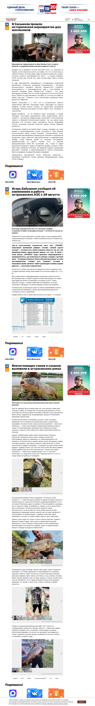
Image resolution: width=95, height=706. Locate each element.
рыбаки (29, 678)
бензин (29, 336)
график (44, 336)
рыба (22, 678)
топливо (36, 336)
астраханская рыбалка (40, 678)
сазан (56, 678)
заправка (15, 336)
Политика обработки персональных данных (54, 704)
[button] (61, 311)
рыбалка (15, 678)
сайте (59, 278)
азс (22, 336)
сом (51, 678)
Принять (81, 702)
